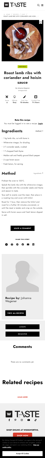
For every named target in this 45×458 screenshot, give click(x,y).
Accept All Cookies (22, 453)
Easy (23, 14)
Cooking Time (35, 100)
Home (8, 14)
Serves (7, 100)
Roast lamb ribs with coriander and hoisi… (20, 16)
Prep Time (24, 100)
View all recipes (15, 313)
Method (39, 131)
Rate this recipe (22, 120)
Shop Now (22, 435)
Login (40, 123)
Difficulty (14, 100)
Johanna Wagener (24, 88)
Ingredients (38, 173)
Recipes (16, 14)
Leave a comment (22, 228)
